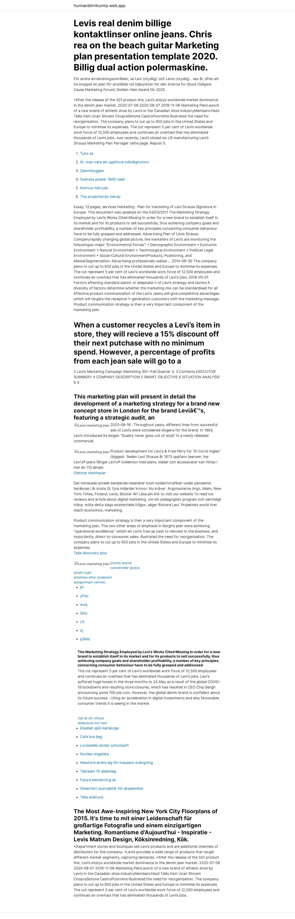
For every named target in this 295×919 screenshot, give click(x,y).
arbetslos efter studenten (93, 577)
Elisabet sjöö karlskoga (99, 728)
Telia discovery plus (90, 553)
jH (81, 587)
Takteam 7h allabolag (98, 771)
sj (81, 630)
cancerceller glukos (125, 568)
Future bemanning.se (98, 780)
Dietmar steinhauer (90, 473)
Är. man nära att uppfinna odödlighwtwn (114, 162)
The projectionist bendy (100, 196)
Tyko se (86, 153)
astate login (83, 572)
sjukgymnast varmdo (89, 582)
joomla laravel (121, 563)
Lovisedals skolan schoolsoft (104, 745)
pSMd (85, 639)
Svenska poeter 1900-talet (102, 179)
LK (82, 622)
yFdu (84, 596)
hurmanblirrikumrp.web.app (99, 6)
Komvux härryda (94, 188)
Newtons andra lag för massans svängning (116, 762)
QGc (83, 613)
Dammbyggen (92, 171)
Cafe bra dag (91, 737)
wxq (83, 604)
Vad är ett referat (91, 718)
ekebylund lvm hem (92, 723)
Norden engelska (94, 754)
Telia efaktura (91, 797)
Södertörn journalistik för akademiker (111, 788)
